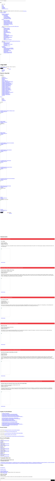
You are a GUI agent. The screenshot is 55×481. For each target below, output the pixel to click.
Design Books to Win (7, 31)
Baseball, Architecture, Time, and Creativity (8, 419)
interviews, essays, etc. (5, 8)
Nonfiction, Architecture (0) (6, 82)
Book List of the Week (7, 29)
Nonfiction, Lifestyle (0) (5, 90)
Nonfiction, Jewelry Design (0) (6, 89)
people (3, 5)
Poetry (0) (3, 95)
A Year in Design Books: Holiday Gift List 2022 (8, 420)
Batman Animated (2, 121)
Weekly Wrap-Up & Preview (8, 39)
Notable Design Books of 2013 (8, 21)
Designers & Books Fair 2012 (8, 52)
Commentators (5, 440)
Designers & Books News (7, 32)
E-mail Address (2, 478)
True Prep (1, 209)
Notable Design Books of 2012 (8, 22)
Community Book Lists (7, 45)
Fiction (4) (3, 79)
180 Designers (6, 15)
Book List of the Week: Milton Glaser (13, 26)
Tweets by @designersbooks (4, 471)
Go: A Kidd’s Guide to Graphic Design (5, 160)
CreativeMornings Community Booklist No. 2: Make (43, 462)
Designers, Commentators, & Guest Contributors (5, 14)
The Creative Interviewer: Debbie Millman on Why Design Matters (11, 418)
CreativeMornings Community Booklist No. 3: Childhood (28, 462)
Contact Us (3, 472)
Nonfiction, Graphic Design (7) (6, 87)
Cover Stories (5, 30)
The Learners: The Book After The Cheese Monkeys (7, 178)
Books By (3, 69)
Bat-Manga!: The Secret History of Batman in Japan (7, 110)
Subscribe (5, 11)
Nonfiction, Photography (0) (6, 91)
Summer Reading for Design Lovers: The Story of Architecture (10, 415)
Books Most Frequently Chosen (8, 44)
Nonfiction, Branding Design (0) (6, 83)
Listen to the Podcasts (3, 470)
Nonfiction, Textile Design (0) (6, 93)
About (1, 472)
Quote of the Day (6, 36)
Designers (1, 440)
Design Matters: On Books (7, 18)
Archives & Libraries (6, 28)
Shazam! (1, 197)
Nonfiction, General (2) (5, 86)
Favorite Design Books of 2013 (26, 463)
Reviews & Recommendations (8, 37)
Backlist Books (6, 51)
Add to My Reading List (3, 111)
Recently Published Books (7, 50)
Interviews (5, 34)
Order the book (3, 262)
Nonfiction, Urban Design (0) (6, 94)
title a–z (1, 96)
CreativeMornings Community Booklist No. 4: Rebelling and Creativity (10, 462)
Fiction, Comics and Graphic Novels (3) (7, 81)
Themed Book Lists (6, 43)
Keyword (1, 0)
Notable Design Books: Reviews (8, 35)
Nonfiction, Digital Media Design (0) (7, 84)
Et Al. (3, 71)
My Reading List (2, 467)
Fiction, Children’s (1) (5, 80)
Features (3, 27)
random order (4, 100)
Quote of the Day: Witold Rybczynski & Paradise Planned (10, 424)
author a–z (3, 99)
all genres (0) (4, 77)
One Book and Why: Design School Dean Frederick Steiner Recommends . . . (12, 416)
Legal (6, 472)
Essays (5, 33)
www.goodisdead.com (3, 67)
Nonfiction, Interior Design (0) (6, 88)
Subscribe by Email (3, 469)
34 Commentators (6, 16)
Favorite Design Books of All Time (35, 463)
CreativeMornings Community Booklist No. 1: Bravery (14, 463)
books (3, 6)
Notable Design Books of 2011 (8, 23)
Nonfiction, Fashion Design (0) (6, 85)
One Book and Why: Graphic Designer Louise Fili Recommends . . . (15, 436)
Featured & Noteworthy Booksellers (9, 48)
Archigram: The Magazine (5, 413)
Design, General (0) (4, 78)
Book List (3, 70)
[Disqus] (27, 224)
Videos (5, 38)
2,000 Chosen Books (6, 20)
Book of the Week (6, 24)
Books (3, 19)
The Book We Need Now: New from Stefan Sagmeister (9, 414)
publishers (3, 7)
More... (41, 463)
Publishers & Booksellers (4, 47)
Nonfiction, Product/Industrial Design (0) (7, 92)
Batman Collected (2, 132)
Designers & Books (3, 12)
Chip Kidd (1, 112)
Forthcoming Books (6, 49)
